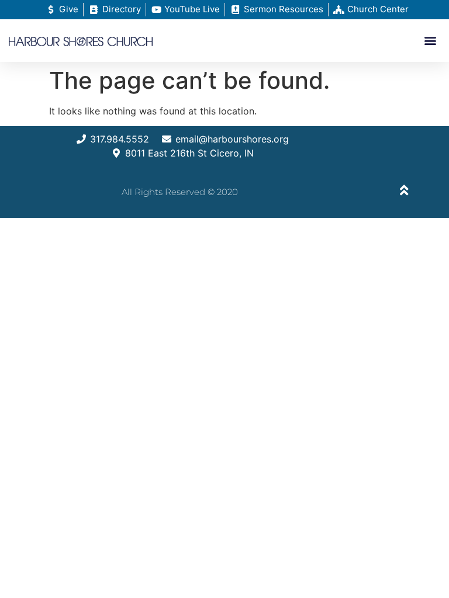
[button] (430, 40)
